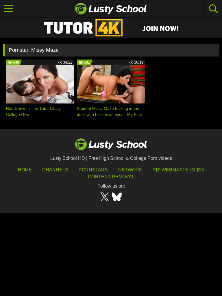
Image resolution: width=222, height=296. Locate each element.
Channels (55, 169)
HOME (25, 169)
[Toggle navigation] (8, 8)
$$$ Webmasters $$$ (178, 169)
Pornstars (93, 169)
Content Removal (111, 176)
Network (130, 169)
